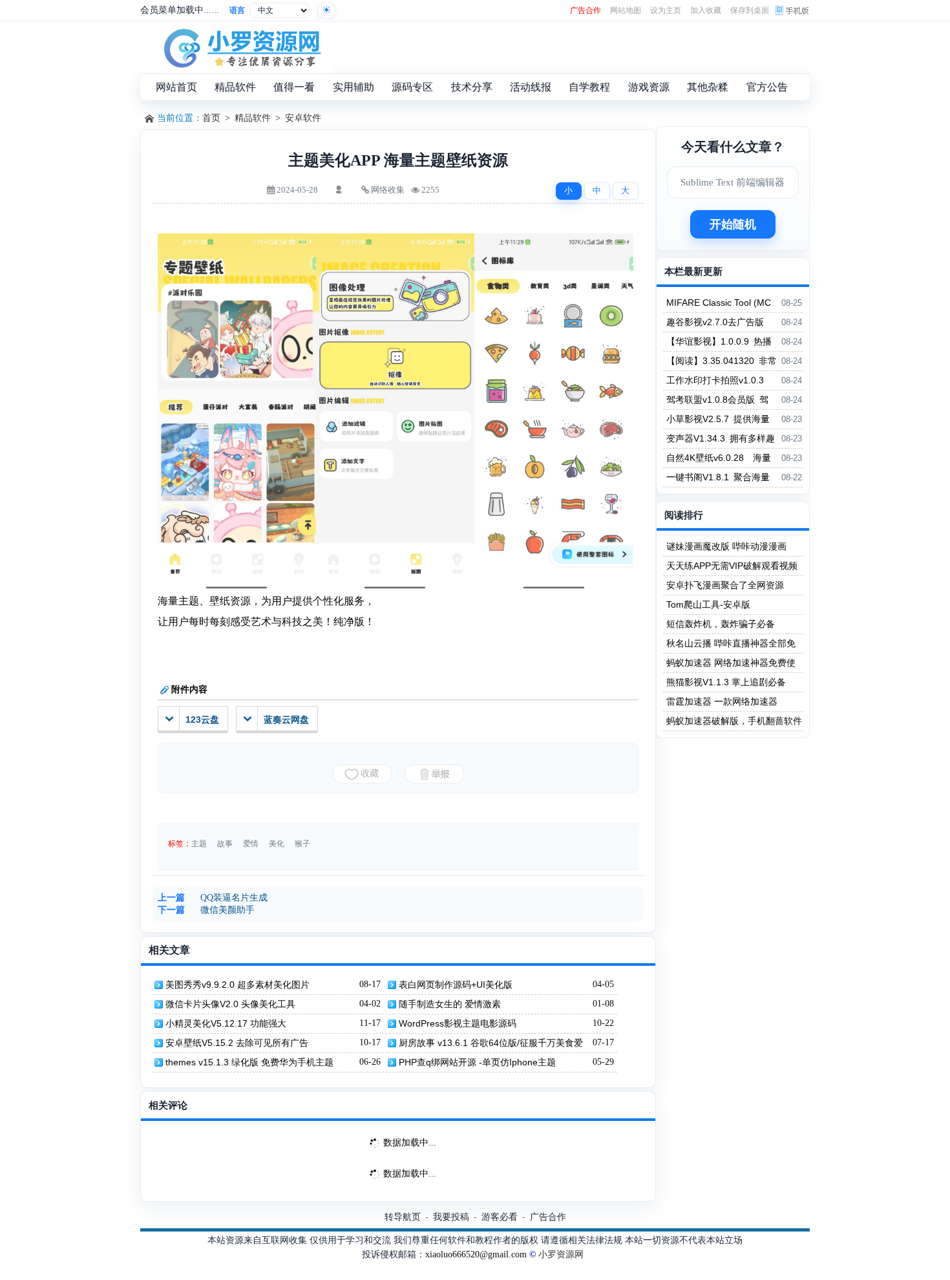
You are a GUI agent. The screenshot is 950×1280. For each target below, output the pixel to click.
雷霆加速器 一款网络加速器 (721, 701)
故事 (225, 843)
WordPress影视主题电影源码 (457, 1023)
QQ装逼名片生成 (234, 897)
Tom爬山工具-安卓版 (708, 604)
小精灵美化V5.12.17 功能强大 (225, 1023)
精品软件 (253, 118)
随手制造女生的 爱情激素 (450, 1004)
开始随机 (733, 224)
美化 (276, 843)
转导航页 (403, 1216)
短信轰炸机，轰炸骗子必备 (720, 624)
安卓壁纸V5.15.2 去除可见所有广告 (236, 1043)
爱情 (251, 843)
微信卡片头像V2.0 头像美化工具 (230, 1004)
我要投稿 (451, 1216)
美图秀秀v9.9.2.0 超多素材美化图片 (237, 984)
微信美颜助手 (227, 910)
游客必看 (499, 1216)
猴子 (302, 843)
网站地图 (625, 10)
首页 (211, 118)
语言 (237, 10)
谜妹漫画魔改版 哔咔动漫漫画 (726, 546)
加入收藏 (705, 10)
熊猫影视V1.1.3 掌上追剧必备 (726, 682)
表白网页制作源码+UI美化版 (455, 984)
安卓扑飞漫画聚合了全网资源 (725, 585)
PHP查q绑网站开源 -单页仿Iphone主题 (477, 1062)
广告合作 (585, 10)
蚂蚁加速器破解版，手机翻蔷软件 (734, 721)
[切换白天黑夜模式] (326, 10)
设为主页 (665, 10)
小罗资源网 (561, 1254)
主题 (199, 843)
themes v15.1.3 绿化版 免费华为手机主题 (249, 1062)
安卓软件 (303, 118)
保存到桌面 (749, 10)
